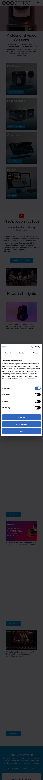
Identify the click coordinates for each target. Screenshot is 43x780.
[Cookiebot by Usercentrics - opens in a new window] (31, 347)
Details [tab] (21, 353)
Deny (21, 431)
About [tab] (35, 353)
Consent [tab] (8, 353)
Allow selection (21, 424)
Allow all (21, 417)
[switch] (38, 394)
